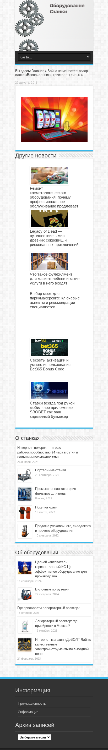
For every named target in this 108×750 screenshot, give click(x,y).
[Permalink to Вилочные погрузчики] (25, 595)
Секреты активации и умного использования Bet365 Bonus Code (50, 364)
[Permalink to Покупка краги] (25, 513)
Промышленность (32, 703)
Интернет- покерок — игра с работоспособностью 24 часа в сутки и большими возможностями (47, 452)
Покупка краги (46, 507)
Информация (28, 712)
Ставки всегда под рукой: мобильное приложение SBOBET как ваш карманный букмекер (52, 410)
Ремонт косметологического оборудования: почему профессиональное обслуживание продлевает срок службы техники (54, 199)
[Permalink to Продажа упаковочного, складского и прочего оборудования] (25, 531)
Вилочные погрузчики (52, 589)
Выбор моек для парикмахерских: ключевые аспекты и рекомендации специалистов (55, 300)
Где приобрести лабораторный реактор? (48, 608)
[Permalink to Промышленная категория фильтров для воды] (25, 494)
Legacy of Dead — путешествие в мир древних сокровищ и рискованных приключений (54, 238)
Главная (37, 71)
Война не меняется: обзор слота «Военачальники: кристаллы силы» (51, 73)
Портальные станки (50, 470)
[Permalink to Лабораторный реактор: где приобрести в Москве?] (25, 626)
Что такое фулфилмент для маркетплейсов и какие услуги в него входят (54, 278)
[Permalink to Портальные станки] (25, 475)
